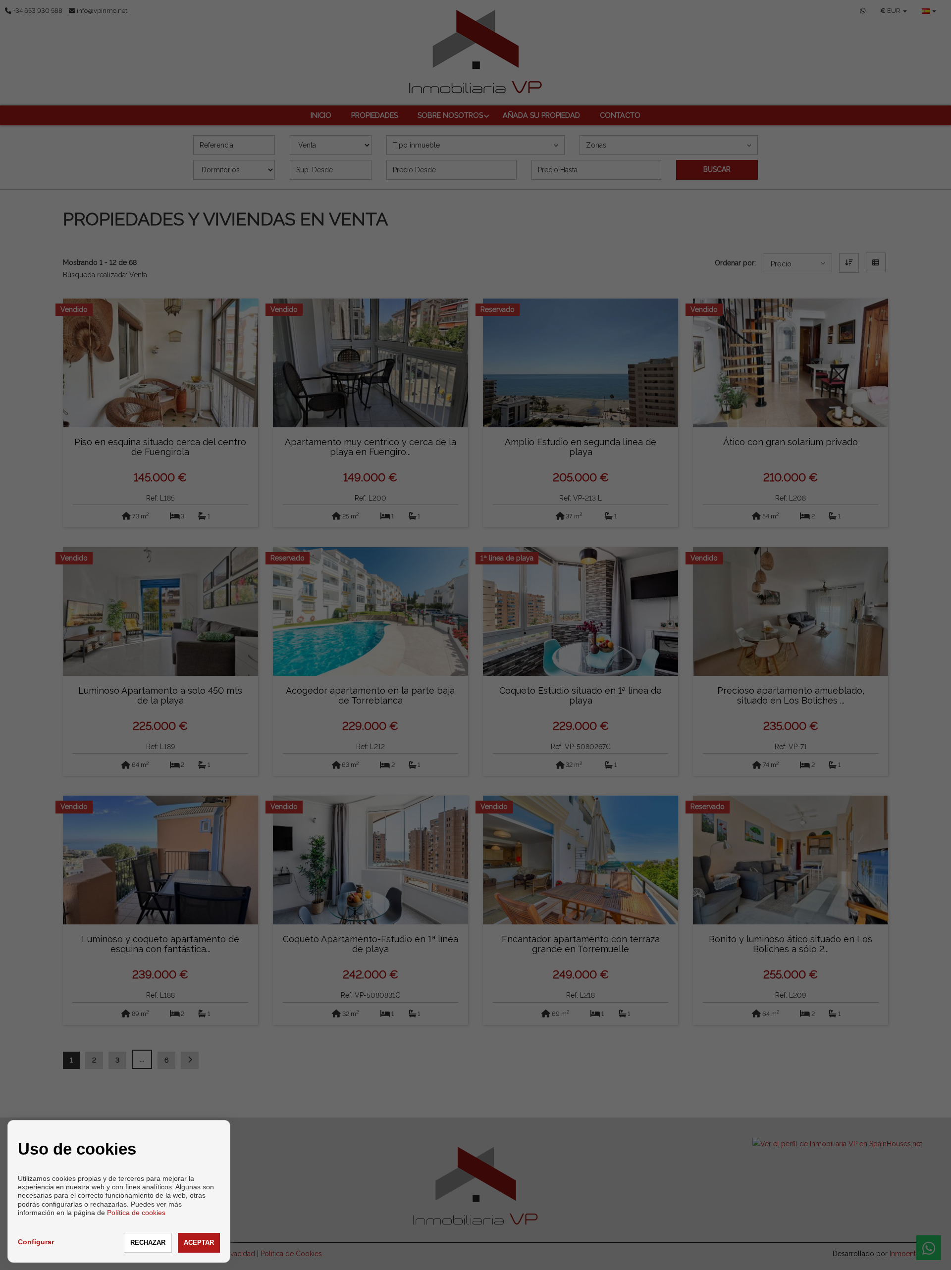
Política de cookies (136, 1213)
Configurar (36, 1242)
